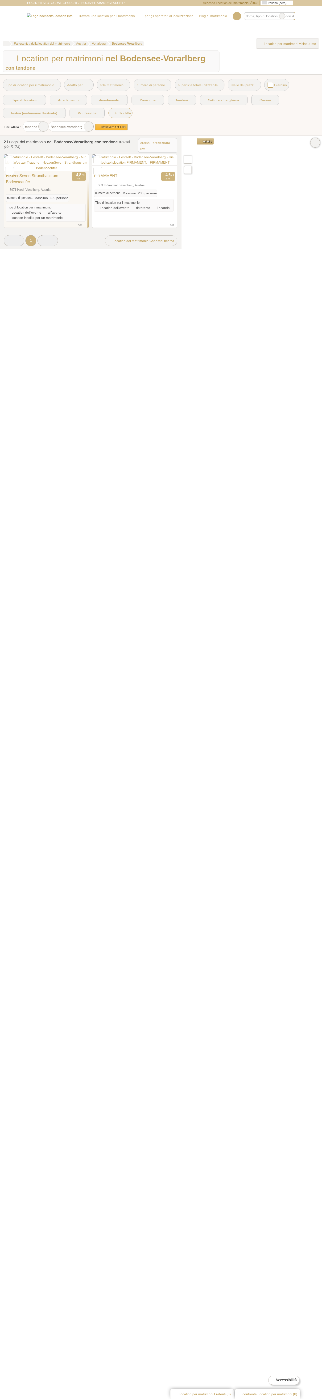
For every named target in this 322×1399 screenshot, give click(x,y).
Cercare (291, 16)
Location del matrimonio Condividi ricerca (143, 241)
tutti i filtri (122, 113)
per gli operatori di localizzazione (169, 16)
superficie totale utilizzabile (198, 85)
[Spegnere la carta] (315, 143)
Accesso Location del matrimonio (225, 3)
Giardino (280, 85)
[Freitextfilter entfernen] (282, 16)
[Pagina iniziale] (6, 43)
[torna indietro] (16, 162)
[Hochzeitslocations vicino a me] (188, 170)
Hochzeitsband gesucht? (103, 3)
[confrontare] (9, 171)
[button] (14, 240)
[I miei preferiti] (237, 16)
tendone (31, 127)
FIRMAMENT (105, 175)
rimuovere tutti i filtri (113, 127)
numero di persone (151, 85)
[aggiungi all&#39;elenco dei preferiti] (9, 160)
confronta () (269, 1394)
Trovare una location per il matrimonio (106, 16)
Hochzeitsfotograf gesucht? (53, 3)
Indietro (207, 141)
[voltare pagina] (77, 162)
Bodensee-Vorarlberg (67, 127)
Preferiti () (205, 1394)
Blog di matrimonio (213, 16)
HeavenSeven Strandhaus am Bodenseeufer (32, 178)
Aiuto (253, 2)
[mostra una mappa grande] (187, 159)
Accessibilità (286, 1380)
